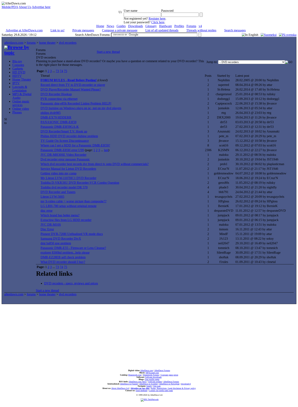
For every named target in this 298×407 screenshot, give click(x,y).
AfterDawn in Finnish (129, 384)
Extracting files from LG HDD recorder (66, 220)
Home (100, 26)
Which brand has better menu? (60, 215)
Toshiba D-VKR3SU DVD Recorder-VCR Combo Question (80, 182)
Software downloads (153, 377)
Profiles (179, 26)
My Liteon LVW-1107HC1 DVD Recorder (68, 178)
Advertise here (41, 7)
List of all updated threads (161, 30)
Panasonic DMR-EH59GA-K (60, 126)
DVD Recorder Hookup (56, 94)
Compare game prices (169, 375)
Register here (157, 18)
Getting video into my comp (58, 173)
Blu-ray (17, 61)
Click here (157, 22)
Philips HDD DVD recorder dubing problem (69, 136)
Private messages (83, 30)
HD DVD (18, 72)
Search (149, 386)
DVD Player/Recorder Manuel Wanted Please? (71, 89)
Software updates (155, 381)
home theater (47, 42)
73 (57, 71)
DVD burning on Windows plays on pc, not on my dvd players (81, 108)
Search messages (235, 30)
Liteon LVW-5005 (52, 196)
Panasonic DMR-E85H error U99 (62, 150)
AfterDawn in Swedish (148, 384)
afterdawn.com (13, 42)
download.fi (186, 384)
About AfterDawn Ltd (120, 388)
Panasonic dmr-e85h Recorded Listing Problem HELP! (76, 103)
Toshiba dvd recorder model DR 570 (64, 187)
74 (61, 71)
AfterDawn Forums (162, 370)
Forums (191, 26)
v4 (200, 26)
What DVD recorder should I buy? (63, 262)
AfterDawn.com (146, 370)
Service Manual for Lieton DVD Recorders (68, 168)
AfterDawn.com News (138, 381)
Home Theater (21, 79)
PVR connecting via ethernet (59, 98)
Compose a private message (119, 30)
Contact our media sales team (161, 390)
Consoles (18, 65)
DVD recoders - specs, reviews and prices (71, 283)
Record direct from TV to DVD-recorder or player (73, 85)
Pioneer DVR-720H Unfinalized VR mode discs (72, 234)
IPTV (16, 83)
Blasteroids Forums (151, 375)
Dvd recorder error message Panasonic (65, 159)
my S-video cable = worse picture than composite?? (73, 201)
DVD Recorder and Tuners (58, 192)
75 (65, 71)
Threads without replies (201, 30)
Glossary (151, 26)
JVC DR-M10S (51, 224)
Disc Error (47, 229)
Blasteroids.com (134, 375)
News (110, 26)
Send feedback (141, 390)
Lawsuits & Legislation (19, 88)
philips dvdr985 (51, 112)
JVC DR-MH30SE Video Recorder (63, 154)
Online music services (20, 103)
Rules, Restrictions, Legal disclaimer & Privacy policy (173, 388)
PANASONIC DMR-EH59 (58, 122)
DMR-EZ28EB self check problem (63, 257)
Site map (157, 386)
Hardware (165, 26)
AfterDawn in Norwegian (169, 384)
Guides (121, 26)
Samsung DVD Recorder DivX (61, 238)
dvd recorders (67, 42)
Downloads (135, 26)
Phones (17, 112)
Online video (20, 108)
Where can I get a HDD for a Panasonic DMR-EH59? (75, 145)
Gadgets (17, 68)
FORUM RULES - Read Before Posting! (69, 80)
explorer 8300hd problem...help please (65, 252)
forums (31, 42)
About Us (25, 7)
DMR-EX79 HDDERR (56, 117)
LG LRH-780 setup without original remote (68, 206)
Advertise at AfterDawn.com (24, 30)
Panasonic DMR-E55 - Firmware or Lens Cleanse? (73, 248)
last (106, 150)
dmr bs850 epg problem (56, 243)
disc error (47, 210)
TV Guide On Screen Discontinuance (65, 140)
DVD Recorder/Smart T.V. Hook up (64, 131)
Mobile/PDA (10, 7)
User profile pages (152, 379)
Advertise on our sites (140, 388)
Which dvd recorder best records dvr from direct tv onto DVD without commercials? (95, 164)
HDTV (17, 76)
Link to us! (57, 30)
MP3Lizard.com (152, 373)
